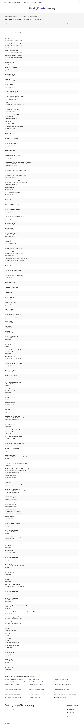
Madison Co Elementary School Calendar (38, 682)
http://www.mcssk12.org (74, 24)
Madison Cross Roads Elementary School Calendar (65, 694)
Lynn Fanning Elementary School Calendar (38, 687)
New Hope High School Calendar (12, 687)
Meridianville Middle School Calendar (13, 684)
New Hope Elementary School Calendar (13, 697)
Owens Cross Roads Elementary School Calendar (15, 682)
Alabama (9, 16)
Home (5, 2)
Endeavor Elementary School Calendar (62, 689)
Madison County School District (18, 16)
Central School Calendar (34, 679)
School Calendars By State (14, 2)
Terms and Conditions (76, 723)
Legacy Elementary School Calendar (12, 694)
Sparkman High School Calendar (36, 684)
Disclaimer (62, 723)
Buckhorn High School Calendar (60, 682)
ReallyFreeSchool (13, 722)
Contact (40, 2)
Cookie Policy (55, 723)
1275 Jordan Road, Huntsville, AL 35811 (41, 24)
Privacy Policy (68, 723)
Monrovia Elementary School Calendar (62, 687)
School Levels (26, 2)
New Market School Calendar (60, 697)
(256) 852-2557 (10, 24)
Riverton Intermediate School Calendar (62, 684)
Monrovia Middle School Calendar (36, 689)
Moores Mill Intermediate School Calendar (38, 692)
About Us (34, 2)
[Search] (79, 2)
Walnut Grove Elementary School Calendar (14, 679)
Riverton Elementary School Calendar (13, 689)
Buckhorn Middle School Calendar (12, 692)
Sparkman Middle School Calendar (61, 692)
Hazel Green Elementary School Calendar (38, 694)
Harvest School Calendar (34, 697)
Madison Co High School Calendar (61, 679)
